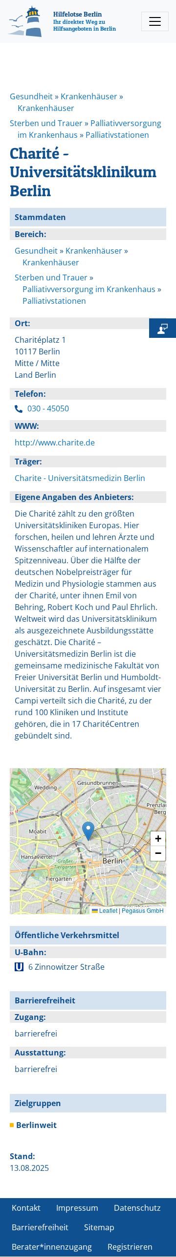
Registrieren (130, 1246)
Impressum (77, 1207)
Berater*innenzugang (52, 1246)
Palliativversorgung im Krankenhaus (88, 289)
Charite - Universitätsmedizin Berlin (80, 478)
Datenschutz (137, 1207)
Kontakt (26, 1207)
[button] (88, 831)
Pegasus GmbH (143, 910)
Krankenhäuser (89, 96)
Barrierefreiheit (40, 1227)
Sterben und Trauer (46, 123)
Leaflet (107, 910)
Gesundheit (31, 96)
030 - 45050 (48, 408)
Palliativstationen (117, 134)
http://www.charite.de (55, 442)
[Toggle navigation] (155, 21)
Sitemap (99, 1227)
